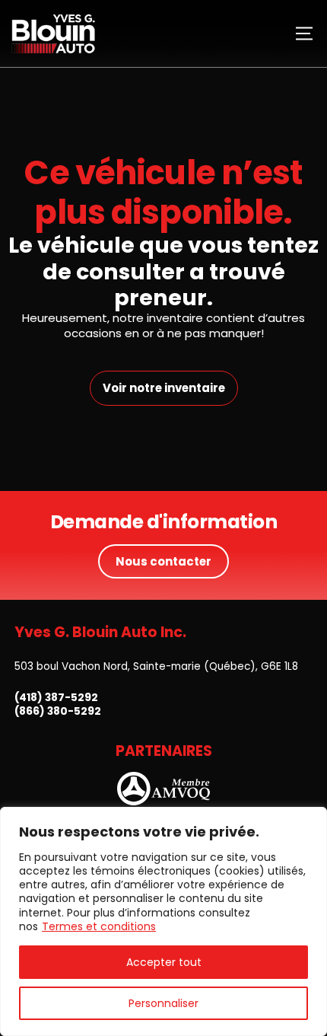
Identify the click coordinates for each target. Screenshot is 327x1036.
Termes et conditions (99, 926)
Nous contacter (163, 561)
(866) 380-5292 (57, 712)
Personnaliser (163, 1003)
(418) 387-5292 (56, 698)
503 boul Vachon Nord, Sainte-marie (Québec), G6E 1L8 (156, 666)
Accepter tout (164, 962)
